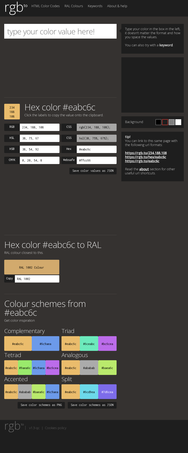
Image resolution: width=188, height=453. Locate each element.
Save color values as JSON (93, 170)
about (144, 169)
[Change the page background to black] (158, 122)
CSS (68, 126)
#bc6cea (107, 344)
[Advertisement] (60, 68)
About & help (117, 6)
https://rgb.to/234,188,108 (146, 153)
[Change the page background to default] (165, 122)
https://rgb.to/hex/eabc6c (145, 157)
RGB (12, 126)
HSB (12, 148)
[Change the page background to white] (178, 122)
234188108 (12, 112)
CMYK (12, 159)
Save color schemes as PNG (41, 405)
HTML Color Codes (45, 6)
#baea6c (107, 368)
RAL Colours (73, 6)
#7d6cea (107, 392)
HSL (12, 137)
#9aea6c (25, 368)
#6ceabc (89, 344)
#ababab (89, 368)
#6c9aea (45, 344)
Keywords (95, 6)
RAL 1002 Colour (31, 267)
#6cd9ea (89, 392)
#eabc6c (18, 344)
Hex (68, 148)
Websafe (69, 159)
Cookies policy (55, 428)
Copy (9, 278)
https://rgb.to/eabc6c (142, 161)
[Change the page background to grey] (172, 122)
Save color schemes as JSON (92, 405)
